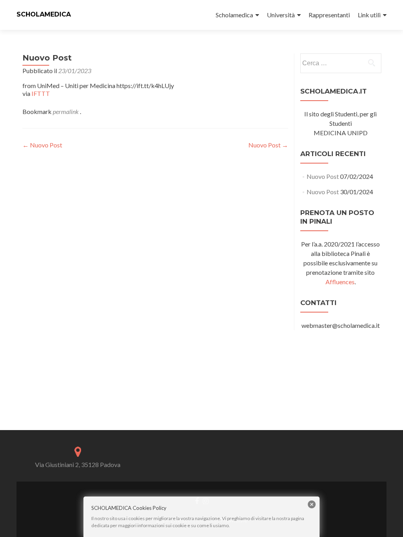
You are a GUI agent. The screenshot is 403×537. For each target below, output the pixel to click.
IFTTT (40, 93)
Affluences (340, 281)
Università (281, 14)
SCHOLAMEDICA (44, 14)
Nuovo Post (42, 145)
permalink (66, 111)
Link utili (369, 14)
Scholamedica (234, 14)
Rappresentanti (329, 14)
